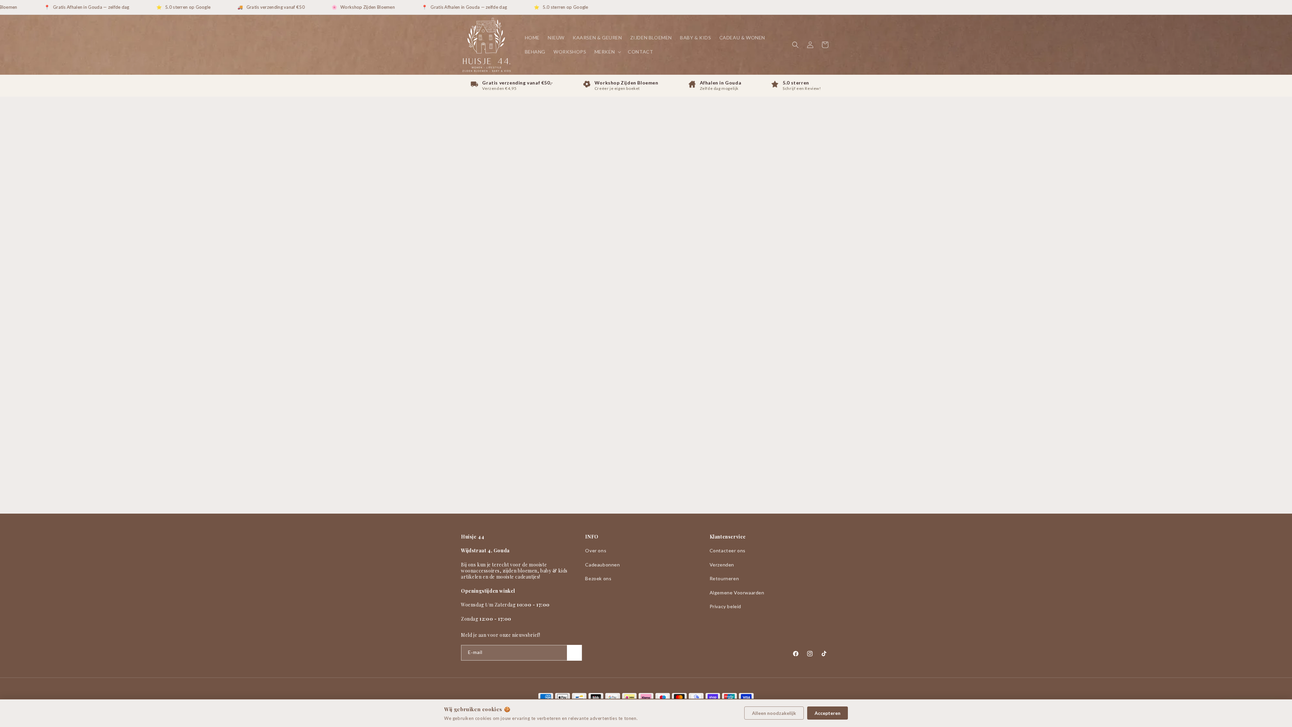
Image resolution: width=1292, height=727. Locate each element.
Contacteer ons (728, 550)
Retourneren (724, 578)
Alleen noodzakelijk (774, 713)
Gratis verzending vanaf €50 (259, 7)
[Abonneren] (574, 653)
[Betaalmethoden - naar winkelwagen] (646, 697)
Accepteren (827, 713)
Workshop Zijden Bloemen (351, 7)
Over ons (595, 550)
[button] (607, 52)
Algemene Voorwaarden (737, 592)
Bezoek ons (598, 578)
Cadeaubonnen (602, 564)
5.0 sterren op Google (171, 7)
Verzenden (722, 564)
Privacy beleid (725, 606)
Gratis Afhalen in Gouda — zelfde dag (75, 7)
